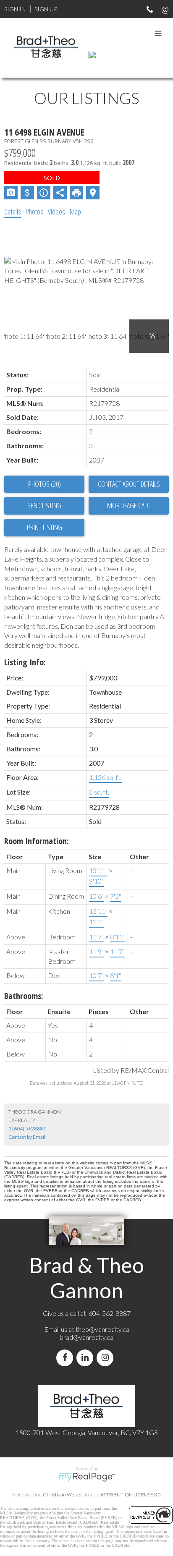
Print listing (44, 527)
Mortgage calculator (129, 505)
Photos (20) (44, 484)
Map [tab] (75, 212)
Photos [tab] (34, 212)
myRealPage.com (86, 1477)
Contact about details (129, 484)
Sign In (15, 9)
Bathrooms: (23, 996)
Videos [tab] (56, 212)
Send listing (44, 505)
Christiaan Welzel (62, 1494)
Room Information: (36, 841)
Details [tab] (12, 212)
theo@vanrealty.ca (102, 1329)
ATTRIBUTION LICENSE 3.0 (130, 1494)
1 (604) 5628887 (27, 1128)
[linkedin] (86, 1358)
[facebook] (66, 1358)
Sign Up (45, 9)
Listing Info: (25, 662)
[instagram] (107, 1358)
